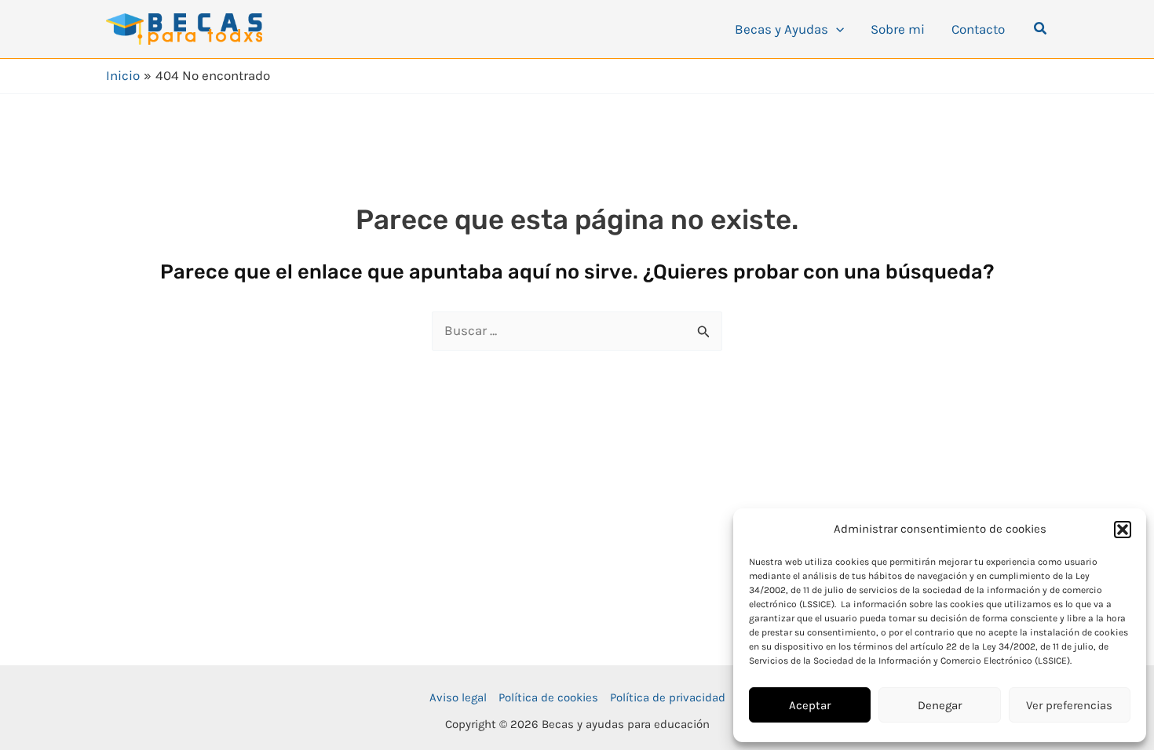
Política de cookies (548, 697)
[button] (1122, 529)
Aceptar (810, 705)
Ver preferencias (1069, 705)
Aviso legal (458, 697)
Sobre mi (898, 29)
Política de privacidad (667, 697)
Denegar (940, 705)
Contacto (978, 29)
